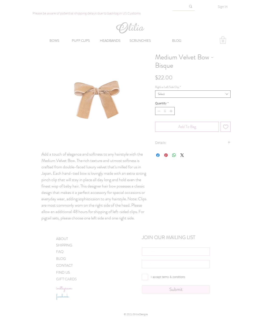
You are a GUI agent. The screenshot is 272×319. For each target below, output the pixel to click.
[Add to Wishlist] (226, 127)
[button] (223, 40)
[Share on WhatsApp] (174, 155)
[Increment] (171, 111)
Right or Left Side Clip (168, 87)
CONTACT (64, 265)
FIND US (63, 272)
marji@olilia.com (152, 317)
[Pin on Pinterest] (166, 155)
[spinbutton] (165, 111)
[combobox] (193, 94)
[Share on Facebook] (157, 155)
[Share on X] (182, 155)
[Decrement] (158, 111)
